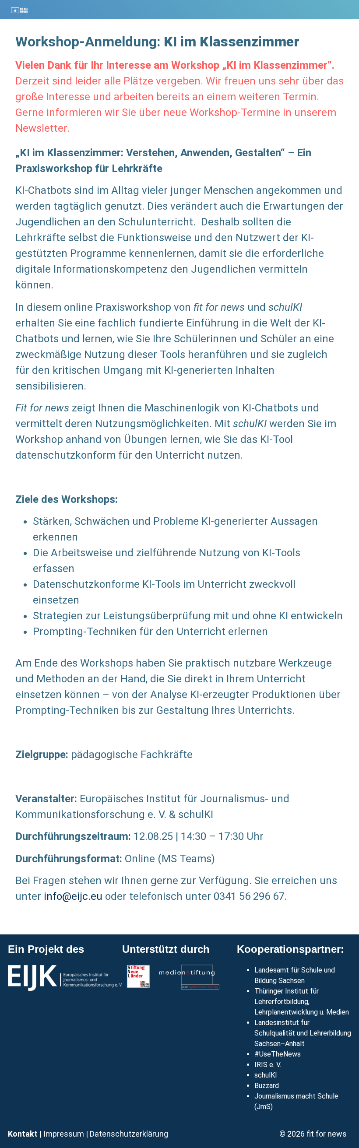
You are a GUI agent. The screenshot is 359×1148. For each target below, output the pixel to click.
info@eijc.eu (73, 896)
